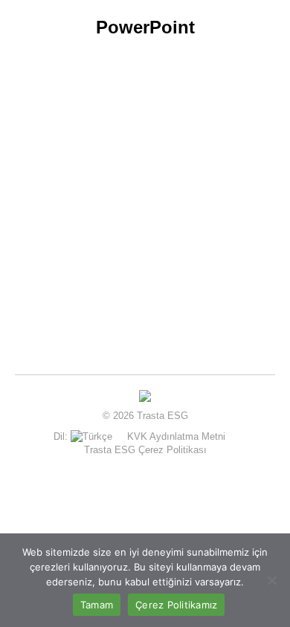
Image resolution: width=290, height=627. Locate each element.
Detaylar (72, 304)
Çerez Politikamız (176, 605)
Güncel (60, 247)
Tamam (96, 605)
